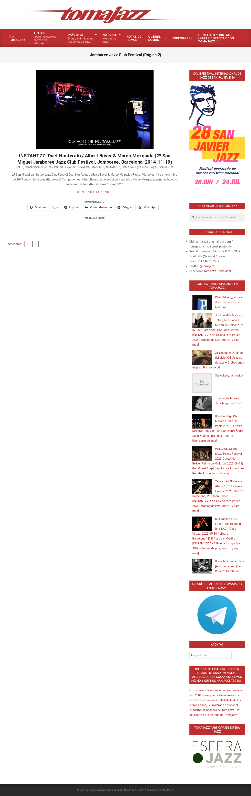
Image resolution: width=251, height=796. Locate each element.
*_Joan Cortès (32, 167)
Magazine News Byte (135, 789)
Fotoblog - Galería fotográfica (67, 167)
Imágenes (97, 167)
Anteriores (14, 244)
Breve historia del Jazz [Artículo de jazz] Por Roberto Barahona (229, 566)
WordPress (168, 789)
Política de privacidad (89, 789)
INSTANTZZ (112, 167)
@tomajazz (207, 266)
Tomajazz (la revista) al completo (147, 167)
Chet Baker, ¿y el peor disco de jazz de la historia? (229, 302)
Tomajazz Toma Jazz (218, 271)
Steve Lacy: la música (229, 375)
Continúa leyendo (94, 192)
